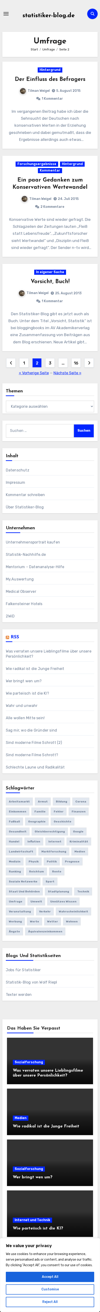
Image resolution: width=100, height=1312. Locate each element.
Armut (43, 801)
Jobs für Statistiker (23, 970)
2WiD (10, 616)
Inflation (33, 841)
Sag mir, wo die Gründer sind (31, 730)
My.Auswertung (20, 579)
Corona (80, 801)
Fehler (58, 811)
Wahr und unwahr (22, 705)
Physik (34, 861)
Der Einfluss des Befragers (50, 79)
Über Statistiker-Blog (25, 507)
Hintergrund (50, 70)
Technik (83, 891)
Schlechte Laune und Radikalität (35, 767)
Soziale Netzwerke (23, 881)
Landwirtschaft (21, 851)
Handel (14, 841)
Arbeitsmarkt (19, 801)
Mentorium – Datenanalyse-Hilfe (35, 567)
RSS (15, 637)
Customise (50, 1289)
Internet (54, 841)
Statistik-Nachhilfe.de (26, 554)
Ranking (15, 871)
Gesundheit (18, 831)
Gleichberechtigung (50, 831)
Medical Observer (21, 591)
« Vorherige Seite (34, 373)
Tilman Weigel (39, 91)
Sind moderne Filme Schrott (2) (34, 742)
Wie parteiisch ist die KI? (27, 693)
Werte (34, 921)
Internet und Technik (32, 1220)
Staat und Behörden (24, 891)
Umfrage (15, 901)
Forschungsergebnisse (36, 164)
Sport (50, 881)
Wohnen (72, 921)
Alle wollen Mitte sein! (25, 718)
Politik (52, 861)
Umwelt (36, 901)
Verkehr (45, 911)
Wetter (52, 921)
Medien (79, 851)
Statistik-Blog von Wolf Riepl (31, 982)
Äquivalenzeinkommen (45, 931)
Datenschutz (17, 470)
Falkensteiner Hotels (24, 604)
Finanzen (79, 811)
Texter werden (19, 994)
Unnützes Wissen (63, 901)
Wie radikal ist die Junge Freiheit (35, 668)
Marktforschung (53, 851)
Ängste (14, 931)
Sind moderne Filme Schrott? (32, 755)
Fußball (14, 821)
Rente (56, 871)
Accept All (50, 1277)
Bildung (61, 801)
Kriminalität (79, 841)
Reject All (50, 1302)
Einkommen (17, 811)
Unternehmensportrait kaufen (33, 542)
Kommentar (50, 170)
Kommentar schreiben (25, 495)
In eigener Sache (50, 272)
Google (78, 831)
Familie (40, 811)
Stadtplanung (58, 891)
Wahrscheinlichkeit (73, 911)
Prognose (72, 861)
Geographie (37, 821)
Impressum (15, 482)
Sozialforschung (29, 1062)
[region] (50, 1275)
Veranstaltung (20, 911)
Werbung (15, 921)
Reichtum (36, 871)
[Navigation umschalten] (6, 14)
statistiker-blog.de (49, 16)
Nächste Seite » (67, 373)
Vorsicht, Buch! (50, 282)
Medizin (14, 861)
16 (76, 363)
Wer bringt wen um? (24, 681)
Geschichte (62, 821)
